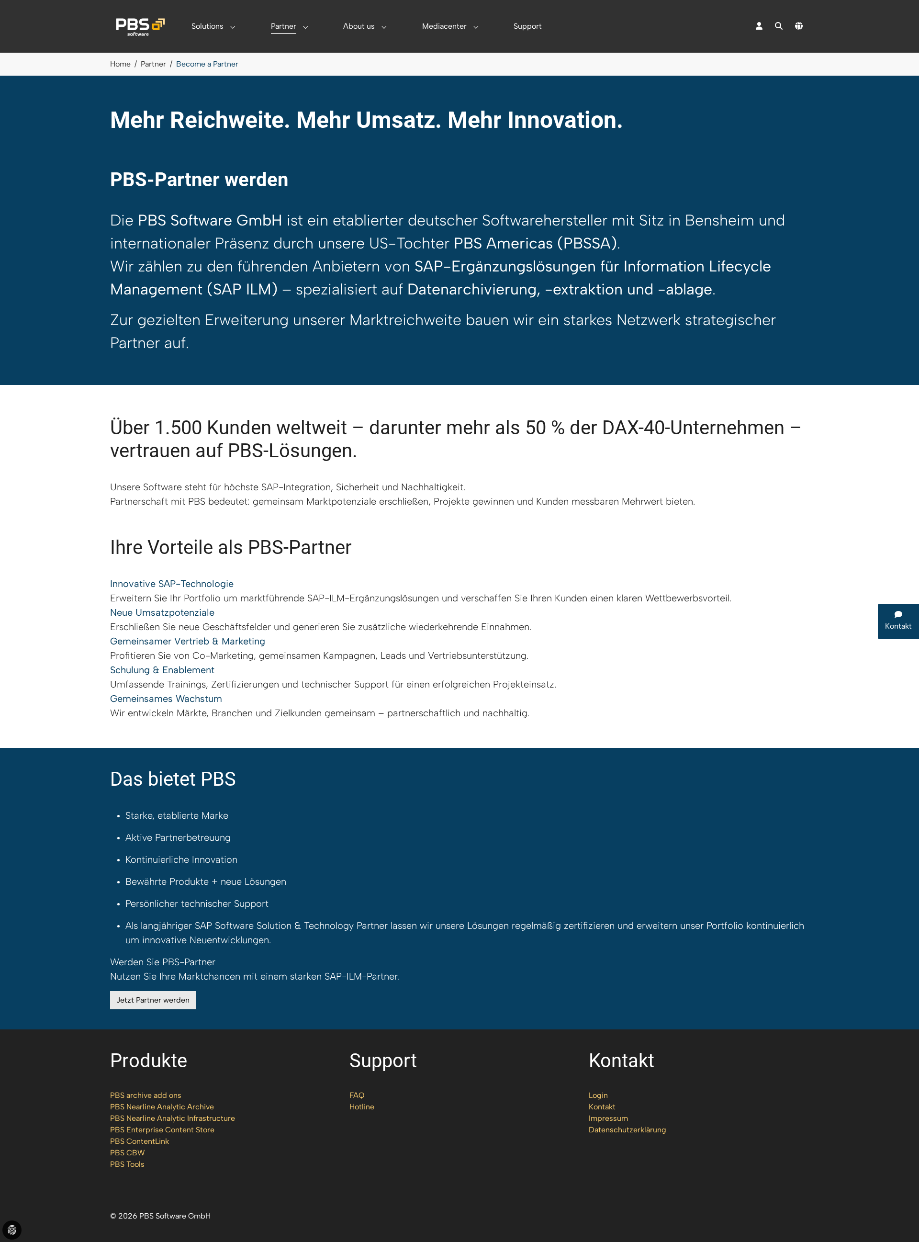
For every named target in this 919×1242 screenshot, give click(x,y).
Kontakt (602, 1106)
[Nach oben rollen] (897, 1220)
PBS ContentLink (139, 1141)
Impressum (608, 1118)
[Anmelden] (759, 26)
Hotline (361, 1106)
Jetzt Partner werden (153, 1000)
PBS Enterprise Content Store (162, 1129)
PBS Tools (127, 1164)
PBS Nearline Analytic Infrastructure (172, 1118)
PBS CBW (127, 1152)
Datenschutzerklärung (627, 1129)
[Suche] (779, 26)
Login (598, 1095)
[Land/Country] (799, 26)
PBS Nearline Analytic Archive (162, 1106)
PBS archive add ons (145, 1095)
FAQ (357, 1095)
